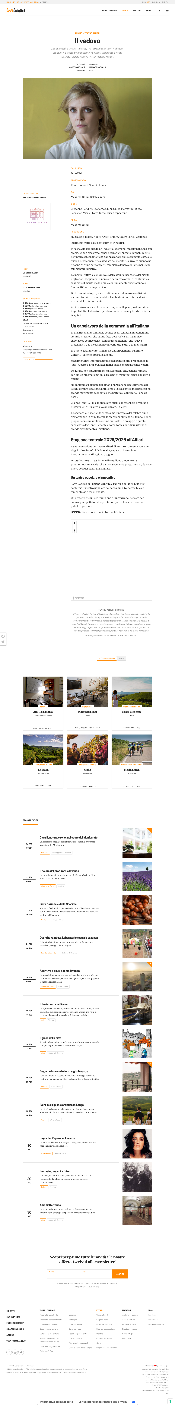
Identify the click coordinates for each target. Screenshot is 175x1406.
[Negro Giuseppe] (132, 692)
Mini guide (126, 1338)
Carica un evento (160, 2)
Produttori (153, 1319)
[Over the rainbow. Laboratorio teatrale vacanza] (137, 943)
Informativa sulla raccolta (56, 1401)
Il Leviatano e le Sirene (54, 1004)
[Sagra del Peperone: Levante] (137, 1143)
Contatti (10, 1311)
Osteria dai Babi (87, 711)
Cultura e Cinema (104, 1338)
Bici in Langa (132, 769)
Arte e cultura (128, 1319)
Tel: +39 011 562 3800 (32, 353)
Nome (51, 1272)
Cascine (72, 1314)
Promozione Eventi (15, 1323)
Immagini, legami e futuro (56, 1171)
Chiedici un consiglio (49, 1324)
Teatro (121, 658)
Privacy (30, 1366)
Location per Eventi (78, 1333)
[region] (111, 560)
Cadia (87, 769)
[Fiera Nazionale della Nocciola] (137, 910)
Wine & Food (102, 1314)
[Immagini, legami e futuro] (137, 1177)
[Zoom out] (74, 527)
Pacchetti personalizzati (51, 1319)
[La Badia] (43, 750)
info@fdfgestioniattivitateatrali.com (37, 350)
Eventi (16, 2)
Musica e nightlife (104, 1324)
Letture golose (129, 1324)
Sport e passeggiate (105, 1329)
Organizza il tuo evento (106, 1347)
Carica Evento (13, 1317)
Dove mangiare (75, 1324)
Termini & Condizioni (14, 1366)
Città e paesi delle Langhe (80, 1347)
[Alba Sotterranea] (137, 1210)
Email (83, 1272)
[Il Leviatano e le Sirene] (137, 1010)
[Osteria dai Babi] (87, 692)
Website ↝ (27, 346)
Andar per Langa (130, 1314)
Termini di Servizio (70, 1372)
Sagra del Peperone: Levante (57, 1138)
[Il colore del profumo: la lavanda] (137, 876)
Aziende (10, 1335)
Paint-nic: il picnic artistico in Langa (62, 1105)
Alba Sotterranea (50, 1205)
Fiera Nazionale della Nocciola (58, 904)
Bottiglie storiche (156, 1324)
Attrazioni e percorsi (78, 1343)
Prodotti (152, 1314)
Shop (148, 10)
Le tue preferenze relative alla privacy (102, 1401)
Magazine (137, 10)
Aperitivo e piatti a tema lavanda (60, 970)
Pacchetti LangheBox (49, 1314)
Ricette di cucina (129, 1329)
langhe (15, 10)
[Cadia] (87, 750)
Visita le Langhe (109, 10)
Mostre (99, 1333)
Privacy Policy (54, 1372)
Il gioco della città (50, 1038)
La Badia (43, 769)
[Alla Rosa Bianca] (43, 692)
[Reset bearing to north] (74, 531)
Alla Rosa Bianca (43, 711)
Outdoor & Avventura (49, 1333)
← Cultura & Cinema (106, 658)
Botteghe (73, 1319)
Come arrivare (75, 1338)
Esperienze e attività (49, 1329)
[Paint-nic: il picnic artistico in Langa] (137, 1110)
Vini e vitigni (127, 1333)
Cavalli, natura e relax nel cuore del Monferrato (68, 837)
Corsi (98, 1343)
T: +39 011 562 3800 (129, 635)
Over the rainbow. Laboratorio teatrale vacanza (69, 937)
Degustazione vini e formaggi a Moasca (64, 1071)
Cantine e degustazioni (50, 1346)
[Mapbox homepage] (78, 598)
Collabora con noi (15, 1329)
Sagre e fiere (102, 1319)
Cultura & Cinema (29, 2)
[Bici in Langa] (132, 750)
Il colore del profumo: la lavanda (59, 871)
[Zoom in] (74, 523)
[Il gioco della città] (137, 1043)
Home (8, 2)
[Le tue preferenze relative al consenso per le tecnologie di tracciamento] (170, 1401)
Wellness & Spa (46, 1351)
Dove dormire (75, 1329)
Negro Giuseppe (131, 711)
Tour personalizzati (16, 1341)
